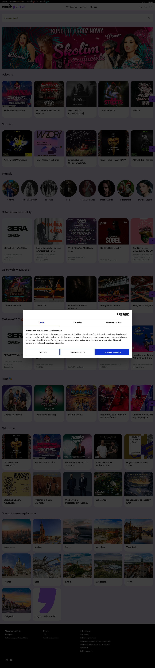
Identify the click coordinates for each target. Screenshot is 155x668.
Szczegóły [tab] (77, 322)
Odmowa (42, 352)
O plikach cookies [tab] (113, 322)
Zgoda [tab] (41, 322)
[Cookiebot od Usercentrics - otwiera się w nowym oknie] (118, 314)
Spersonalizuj (76, 352)
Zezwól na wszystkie (112, 352)
